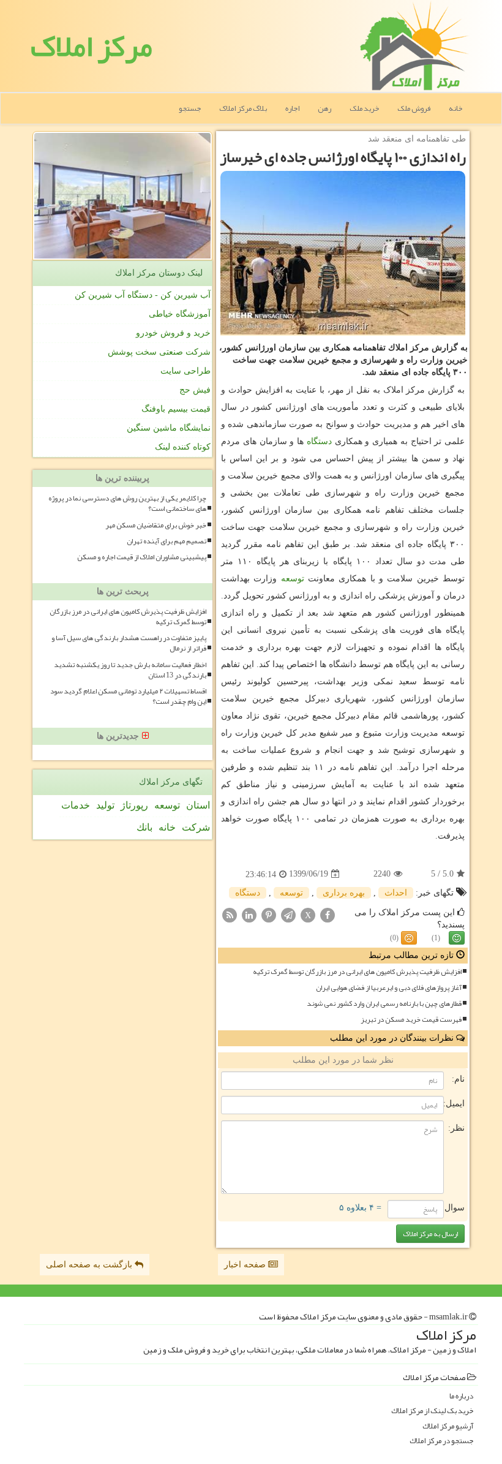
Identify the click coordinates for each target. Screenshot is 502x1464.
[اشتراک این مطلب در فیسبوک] (327, 914)
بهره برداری (344, 892)
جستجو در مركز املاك (441, 1441)
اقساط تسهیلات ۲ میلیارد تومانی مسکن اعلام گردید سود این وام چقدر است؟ (128, 696)
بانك (144, 827)
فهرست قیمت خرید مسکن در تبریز (411, 1020)
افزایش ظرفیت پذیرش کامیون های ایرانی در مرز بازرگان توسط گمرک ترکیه (357, 972)
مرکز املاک (91, 46)
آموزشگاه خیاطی (180, 314)
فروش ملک (413, 108)
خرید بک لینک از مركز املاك (432, 1411)
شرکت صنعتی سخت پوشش (159, 352)
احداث (395, 892)
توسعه (292, 578)
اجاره (292, 108)
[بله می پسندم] (457, 938)
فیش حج (195, 389)
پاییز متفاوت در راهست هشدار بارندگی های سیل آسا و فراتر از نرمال (128, 643)
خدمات (75, 805)
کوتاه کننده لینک (183, 446)
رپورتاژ (134, 805)
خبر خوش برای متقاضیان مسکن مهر (155, 525)
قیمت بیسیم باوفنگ (176, 408)
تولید (105, 805)
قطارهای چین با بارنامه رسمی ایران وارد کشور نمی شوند (384, 1004)
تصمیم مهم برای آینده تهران (166, 541)
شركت (196, 827)
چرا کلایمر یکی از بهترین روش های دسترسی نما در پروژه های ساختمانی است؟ (127, 503)
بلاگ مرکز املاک (243, 108)
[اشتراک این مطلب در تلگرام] (288, 914)
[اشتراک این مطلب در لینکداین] (249, 914)
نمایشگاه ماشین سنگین (169, 427)
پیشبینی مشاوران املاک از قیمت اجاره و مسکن (141, 557)
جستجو (190, 108)
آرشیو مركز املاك (447, 1426)
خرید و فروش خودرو (173, 333)
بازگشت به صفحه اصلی (90, 1264)
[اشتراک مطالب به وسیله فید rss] (229, 914)
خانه (455, 108)
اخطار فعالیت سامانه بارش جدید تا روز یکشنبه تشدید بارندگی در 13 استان (130, 670)
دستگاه (319, 441)
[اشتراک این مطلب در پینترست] (268, 914)
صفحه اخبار (246, 1264)
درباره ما (461, 1396)
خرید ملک (364, 108)
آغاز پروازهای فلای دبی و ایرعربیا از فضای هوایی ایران (389, 988)
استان (198, 805)
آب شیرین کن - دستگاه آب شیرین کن (143, 295)
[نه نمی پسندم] (409, 938)
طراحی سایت (185, 370)
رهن (324, 108)
